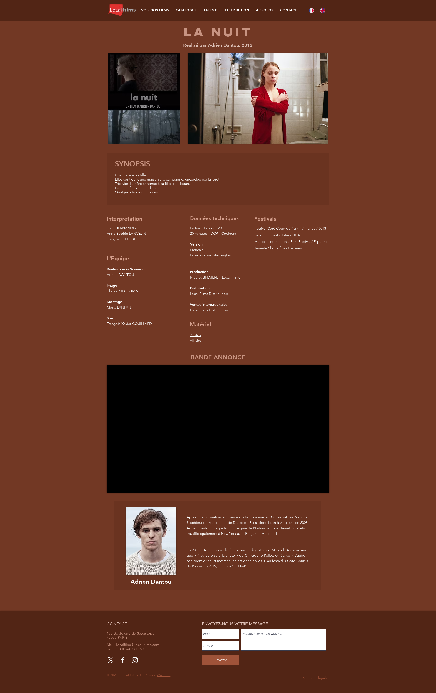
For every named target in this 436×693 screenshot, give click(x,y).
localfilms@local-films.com (137, 645)
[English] (322, 10)
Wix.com (163, 675)
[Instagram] (135, 660)
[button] (258, 98)
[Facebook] (123, 660)
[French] (311, 10)
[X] (111, 660)
